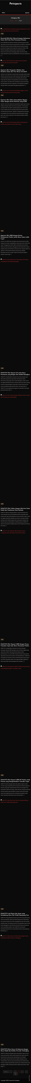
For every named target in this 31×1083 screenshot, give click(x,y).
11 (26, 1071)
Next (15, 1074)
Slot (2, 33)
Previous (6, 1071)
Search (27, 13)
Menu (3, 12)
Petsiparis (16, 4)
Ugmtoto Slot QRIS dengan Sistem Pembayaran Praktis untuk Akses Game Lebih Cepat (15, 237)
